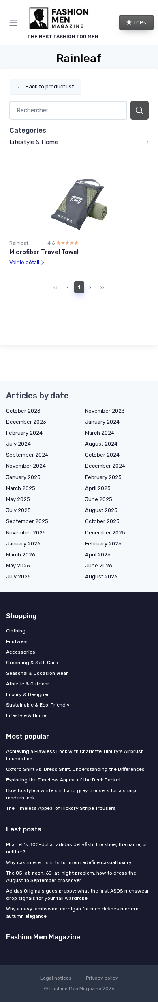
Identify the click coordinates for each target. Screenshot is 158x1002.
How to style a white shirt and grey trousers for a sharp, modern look (71, 794)
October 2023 (23, 411)
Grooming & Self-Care (32, 662)
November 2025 (26, 532)
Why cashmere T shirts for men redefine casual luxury (69, 862)
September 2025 (27, 521)
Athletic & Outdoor (27, 684)
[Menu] (15, 22)
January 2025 (23, 477)
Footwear (17, 641)
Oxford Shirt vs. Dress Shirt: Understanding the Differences (75, 769)
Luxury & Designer (27, 694)
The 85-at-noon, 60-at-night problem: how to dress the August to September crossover (71, 876)
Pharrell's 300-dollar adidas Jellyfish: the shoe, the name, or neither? (76, 848)
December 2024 (105, 466)
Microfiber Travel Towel (44, 252)
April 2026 (98, 554)
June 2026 (98, 565)
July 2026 (18, 576)
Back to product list (45, 86)
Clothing (16, 631)
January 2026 (23, 543)
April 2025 (98, 488)
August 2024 (101, 444)
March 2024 (99, 433)
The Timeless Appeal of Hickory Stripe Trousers (61, 808)
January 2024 (102, 422)
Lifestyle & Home (33, 142)
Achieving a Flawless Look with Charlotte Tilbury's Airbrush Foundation (75, 754)
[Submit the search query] (139, 110)
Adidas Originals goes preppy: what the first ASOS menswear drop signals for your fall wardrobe (77, 894)
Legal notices (56, 978)
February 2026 (103, 543)
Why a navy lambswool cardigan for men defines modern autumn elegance (72, 912)
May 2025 (18, 499)
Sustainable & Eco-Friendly (38, 705)
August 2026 (101, 576)
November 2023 (105, 411)
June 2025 (98, 499)
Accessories (20, 652)
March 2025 (20, 488)
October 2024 (102, 455)
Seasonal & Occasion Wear (37, 673)
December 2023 (26, 422)
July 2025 (18, 510)
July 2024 (18, 444)
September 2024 (27, 455)
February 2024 (24, 433)
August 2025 (101, 510)
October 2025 (102, 521)
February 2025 (103, 477)
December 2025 (105, 532)
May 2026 (18, 565)
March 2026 (20, 554)
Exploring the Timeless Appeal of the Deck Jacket (63, 780)
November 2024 (26, 466)
